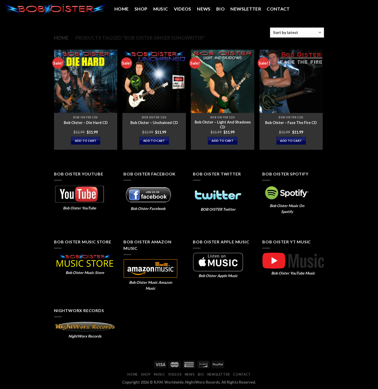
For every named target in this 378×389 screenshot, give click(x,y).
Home (121, 9)
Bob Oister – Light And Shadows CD (223, 124)
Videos (182, 9)
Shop (140, 9)
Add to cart (86, 140)
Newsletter (245, 9)
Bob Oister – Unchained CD (154, 122)
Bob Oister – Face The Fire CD (291, 122)
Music (160, 9)
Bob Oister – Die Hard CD (86, 122)
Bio (220, 9)
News (203, 9)
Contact (278, 9)
